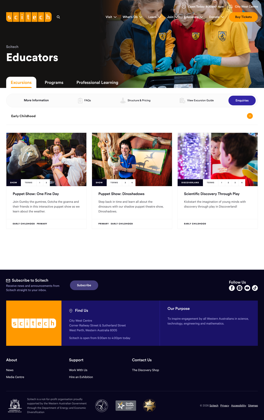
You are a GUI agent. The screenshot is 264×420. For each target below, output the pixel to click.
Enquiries (242, 100)
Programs (54, 82)
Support (76, 360)
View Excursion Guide (200, 100)
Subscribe (84, 285)
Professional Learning (97, 82)
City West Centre (246, 7)
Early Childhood (23, 116)
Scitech (12, 46)
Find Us (81, 310)
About (11, 360)
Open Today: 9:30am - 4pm (206, 7)
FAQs (87, 100)
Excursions (21, 82)
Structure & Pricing (139, 100)
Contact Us (142, 360)
